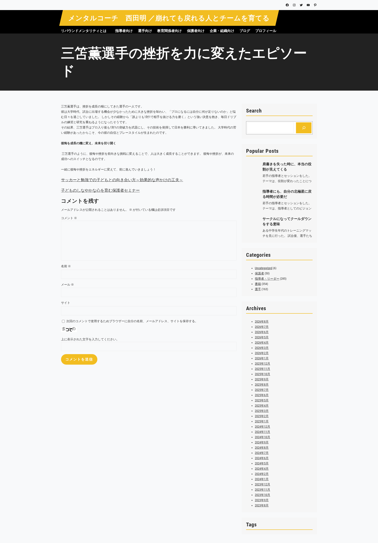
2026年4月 (262, 342)
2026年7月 (262, 327)
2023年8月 (262, 505)
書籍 (258, 284)
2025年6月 (262, 395)
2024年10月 (262, 437)
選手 (258, 289)
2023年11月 (262, 489)
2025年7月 (262, 390)
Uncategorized (263, 268)
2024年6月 (262, 458)
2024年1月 (262, 479)
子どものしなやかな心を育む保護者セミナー (100, 190)
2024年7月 (262, 453)
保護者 (259, 273)
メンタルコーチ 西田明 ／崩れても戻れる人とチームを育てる (169, 18)
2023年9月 (262, 500)
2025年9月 (262, 379)
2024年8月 (262, 447)
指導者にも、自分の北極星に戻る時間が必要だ (287, 194)
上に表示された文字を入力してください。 (90, 339)
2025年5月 (262, 400)
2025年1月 (262, 421)
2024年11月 (262, 432)
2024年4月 (262, 468)
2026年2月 (262, 353)
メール (67, 284)
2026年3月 (262, 348)
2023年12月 (262, 484)
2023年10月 (262, 495)
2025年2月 (262, 416)
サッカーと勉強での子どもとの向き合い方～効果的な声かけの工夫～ (122, 179)
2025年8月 (262, 384)
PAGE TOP (365, 523)
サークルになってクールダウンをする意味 (287, 221)
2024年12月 (262, 426)
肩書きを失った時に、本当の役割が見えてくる (287, 166)
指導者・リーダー (267, 278)
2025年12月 (262, 363)
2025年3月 (262, 411)
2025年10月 (262, 374)
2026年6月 (262, 332)
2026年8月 (262, 321)
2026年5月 (262, 337)
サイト (65, 302)
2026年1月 (262, 358)
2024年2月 (262, 474)
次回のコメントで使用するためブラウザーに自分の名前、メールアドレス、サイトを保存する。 (132, 321)
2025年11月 (262, 369)
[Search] (304, 127)
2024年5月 (262, 463)
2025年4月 (262, 405)
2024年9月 (262, 442)
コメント (69, 218)
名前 (66, 266)
